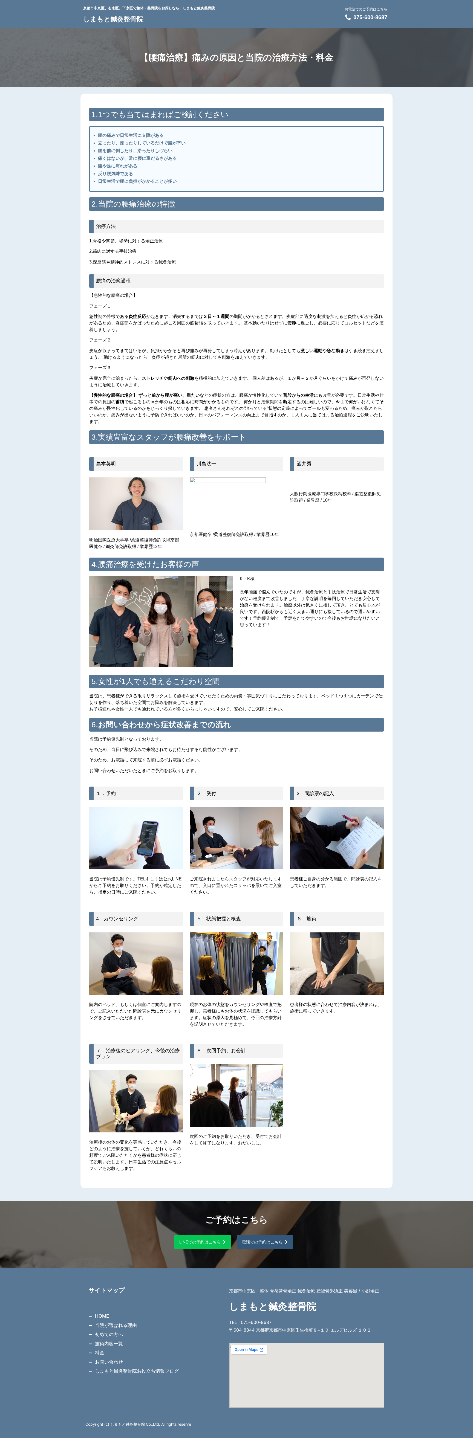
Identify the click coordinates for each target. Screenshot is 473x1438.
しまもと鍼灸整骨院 (113, 19)
